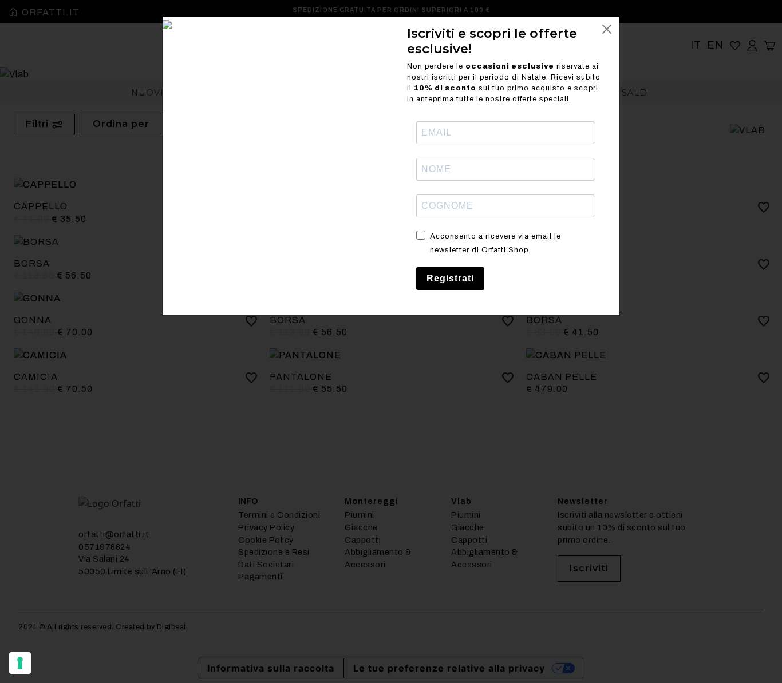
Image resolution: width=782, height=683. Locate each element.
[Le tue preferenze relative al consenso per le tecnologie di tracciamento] (20, 663)
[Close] (607, 29)
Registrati (450, 278)
